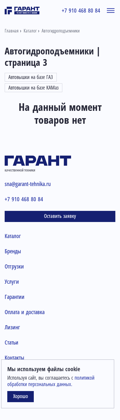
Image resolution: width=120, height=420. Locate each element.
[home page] (22, 10)
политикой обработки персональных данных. (50, 381)
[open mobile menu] (110, 11)
